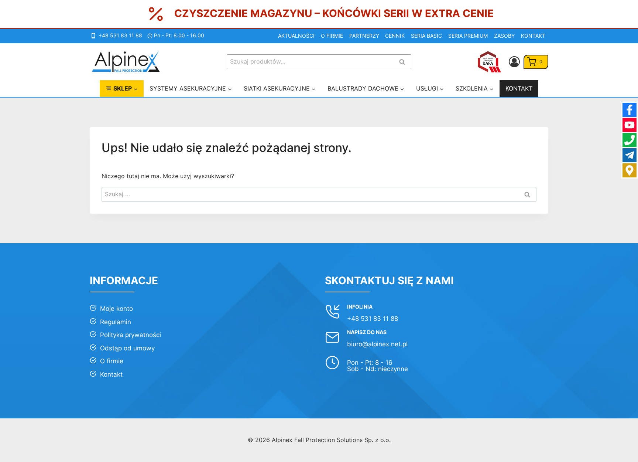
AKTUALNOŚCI (296, 36)
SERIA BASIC (426, 36)
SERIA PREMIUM (468, 36)
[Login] (514, 61)
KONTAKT (533, 36)
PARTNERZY (364, 36)
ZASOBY (504, 36)
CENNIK (395, 36)
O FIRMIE (332, 36)
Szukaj (404, 62)
